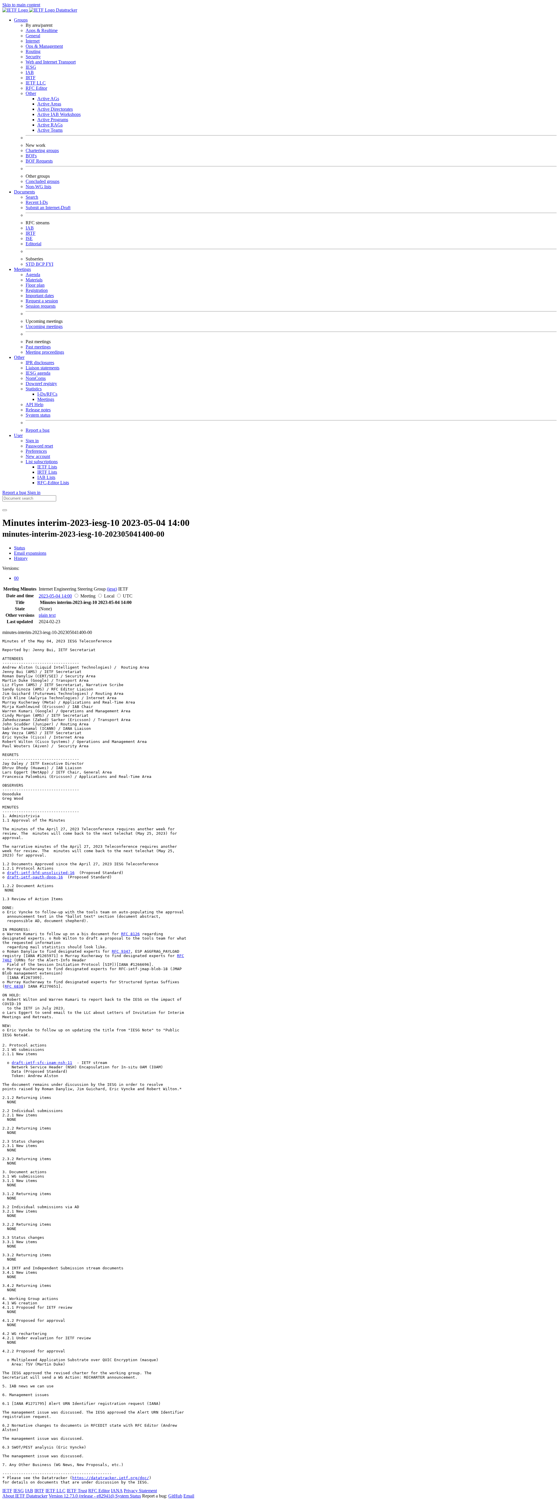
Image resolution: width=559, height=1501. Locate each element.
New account (38, 456)
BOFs (31, 155)
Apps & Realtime (42, 30)
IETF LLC (36, 82)
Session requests (41, 306)
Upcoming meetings (44, 326)
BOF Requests (39, 160)
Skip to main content (21, 4)
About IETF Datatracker (24, 1495)
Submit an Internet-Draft (48, 207)
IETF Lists (47, 466)
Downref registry (41, 383)
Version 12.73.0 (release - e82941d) (82, 1495)
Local (109, 595)
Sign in (32, 440)
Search (32, 197)
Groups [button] (21, 19)
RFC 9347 (121, 951)
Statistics (34, 388)
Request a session (42, 300)
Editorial (33, 243)
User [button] (18, 435)
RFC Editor (36, 88)
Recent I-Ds (37, 202)
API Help (34, 404)
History (21, 558)
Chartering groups (42, 150)
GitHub (175, 1495)
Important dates (40, 295)
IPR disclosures (40, 362)
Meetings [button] (22, 269)
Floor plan (35, 285)
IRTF (31, 77)
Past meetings (38, 346)
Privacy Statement (140, 1490)
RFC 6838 (14, 986)
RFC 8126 (130, 934)
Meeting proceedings (45, 352)
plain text (47, 615)
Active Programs (52, 119)
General (33, 35)
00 (16, 578)
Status (19, 547)
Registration (37, 290)
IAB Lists (46, 477)
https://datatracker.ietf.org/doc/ (110, 1478)
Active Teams (50, 130)
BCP (41, 264)
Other (31, 93)
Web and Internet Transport (51, 61)
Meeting (87, 595)
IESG (31, 67)
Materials (34, 279)
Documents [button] (24, 191)
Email (188, 1495)
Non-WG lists (38, 186)
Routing (33, 51)
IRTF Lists (47, 472)
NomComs (36, 378)
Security (33, 56)
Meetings (45, 399)
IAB (30, 72)
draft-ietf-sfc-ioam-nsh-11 (42, 1062)
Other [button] (19, 357)
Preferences (36, 451)
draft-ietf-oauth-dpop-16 (35, 877)
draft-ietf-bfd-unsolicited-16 (41, 873)
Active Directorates (55, 109)
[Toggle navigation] (4, 510)
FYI (49, 264)
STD (31, 264)
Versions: (10, 568)
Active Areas (49, 103)
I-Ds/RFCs (47, 394)
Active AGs (48, 98)
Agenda (33, 274)
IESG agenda (38, 373)
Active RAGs (50, 124)
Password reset (39, 445)
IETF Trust (77, 1490)
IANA (117, 1490)
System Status (128, 1495)
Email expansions (30, 553)
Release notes (38, 409)
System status (38, 415)
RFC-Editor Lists (53, 482)
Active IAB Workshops (59, 114)
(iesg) (112, 588)
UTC (127, 595)
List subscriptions (42, 461)
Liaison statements (42, 367)
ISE (29, 238)
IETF (7, 1490)
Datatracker (66, 10)
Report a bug (37, 430)
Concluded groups (42, 181)
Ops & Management (44, 46)
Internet (33, 40)
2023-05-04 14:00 (55, 595)
